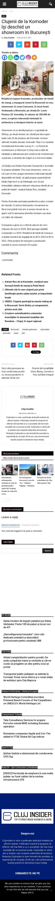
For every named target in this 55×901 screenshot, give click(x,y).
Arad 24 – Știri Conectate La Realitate (20, 767)
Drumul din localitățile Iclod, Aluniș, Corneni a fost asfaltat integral (42, 371)
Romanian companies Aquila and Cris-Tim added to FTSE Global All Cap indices (26, 735)
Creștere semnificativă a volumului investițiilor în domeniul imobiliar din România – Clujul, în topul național (24, 317)
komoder (7, 333)
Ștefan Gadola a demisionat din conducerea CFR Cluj (28, 755)
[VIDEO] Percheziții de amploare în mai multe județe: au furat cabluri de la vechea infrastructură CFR (28, 776)
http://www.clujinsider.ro (27, 413)
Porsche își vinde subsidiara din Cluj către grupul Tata (44, 480)
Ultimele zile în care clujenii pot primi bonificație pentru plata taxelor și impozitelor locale (28, 293)
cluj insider (45, 329)
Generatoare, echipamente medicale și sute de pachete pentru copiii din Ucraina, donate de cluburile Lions (9, 486)
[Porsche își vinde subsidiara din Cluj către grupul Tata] (45, 469)
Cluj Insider (9, 37)
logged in (18, 531)
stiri (23, 333)
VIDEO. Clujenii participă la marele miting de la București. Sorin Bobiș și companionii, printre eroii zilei (28, 305)
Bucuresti (15, 329)
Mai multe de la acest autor (16, 458)
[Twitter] (22, 57)
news (16, 333)
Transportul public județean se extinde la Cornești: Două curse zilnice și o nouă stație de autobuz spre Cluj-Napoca (28, 677)
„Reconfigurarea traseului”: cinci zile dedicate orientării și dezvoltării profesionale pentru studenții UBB (23, 637)
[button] (50, 4)
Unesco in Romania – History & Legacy (20, 691)
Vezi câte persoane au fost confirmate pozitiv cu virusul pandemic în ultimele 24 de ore (13, 373)
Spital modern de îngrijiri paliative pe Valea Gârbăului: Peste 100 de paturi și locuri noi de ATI (27, 624)
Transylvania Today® (12, 714)
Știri (3, 16)
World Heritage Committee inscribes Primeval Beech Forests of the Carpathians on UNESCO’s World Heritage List (27, 700)
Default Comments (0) (11, 525)
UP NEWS (6, 615)
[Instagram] (28, 57)
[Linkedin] (16, 57)
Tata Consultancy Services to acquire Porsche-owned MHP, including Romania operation (26, 723)
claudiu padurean (29, 329)
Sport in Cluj (7, 747)
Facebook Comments (30, 525)
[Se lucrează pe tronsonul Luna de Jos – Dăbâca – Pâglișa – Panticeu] (27, 469)
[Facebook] (4, 57)
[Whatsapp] (10, 57)
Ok (27, 896)
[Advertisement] (27, 584)
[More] (34, 57)
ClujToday (6, 651)
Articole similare (11, 453)
